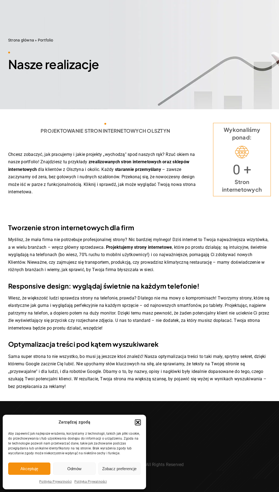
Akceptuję (29, 468)
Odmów (74, 468)
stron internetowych (141, 161)
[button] (138, 422)
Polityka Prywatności (55, 482)
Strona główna (21, 40)
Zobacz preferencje (119, 468)
